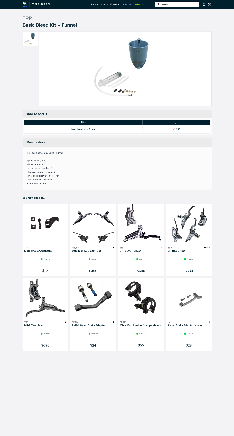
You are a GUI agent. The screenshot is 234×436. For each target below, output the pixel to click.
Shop (93, 4)
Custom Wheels (109, 4)
